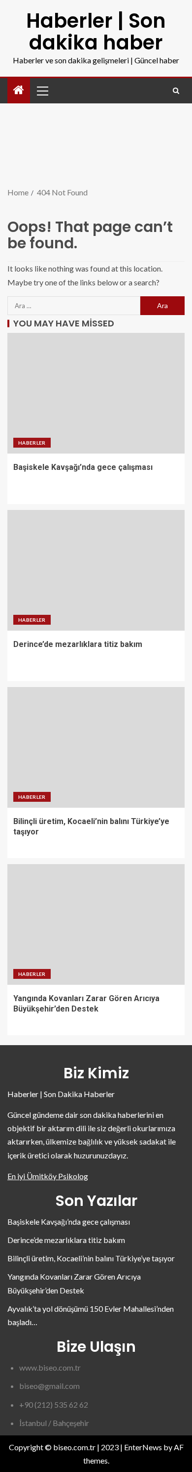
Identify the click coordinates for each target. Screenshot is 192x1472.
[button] (42, 90)
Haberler (32, 443)
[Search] (176, 90)
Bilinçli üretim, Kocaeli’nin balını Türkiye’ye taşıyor (91, 1258)
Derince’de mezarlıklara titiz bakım (77, 644)
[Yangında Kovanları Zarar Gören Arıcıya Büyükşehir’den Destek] (96, 924)
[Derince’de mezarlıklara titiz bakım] (96, 570)
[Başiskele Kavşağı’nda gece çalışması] (96, 393)
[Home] (18, 90)
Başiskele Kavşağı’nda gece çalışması (83, 467)
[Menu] (42, 90)
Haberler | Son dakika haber (96, 31)
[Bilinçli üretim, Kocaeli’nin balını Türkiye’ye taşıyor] (96, 747)
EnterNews (143, 1447)
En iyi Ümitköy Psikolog (47, 1176)
